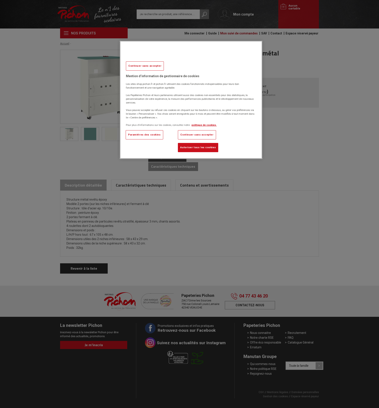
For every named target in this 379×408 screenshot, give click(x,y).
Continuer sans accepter (144, 65)
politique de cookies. (204, 124)
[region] (191, 100)
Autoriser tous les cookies (198, 147)
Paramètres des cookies (144, 134)
